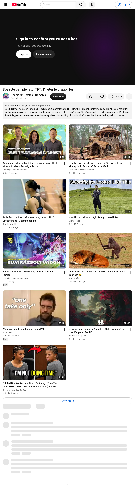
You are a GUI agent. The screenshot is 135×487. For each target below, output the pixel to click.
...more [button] (120, 115)
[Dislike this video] (102, 96)
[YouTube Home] (19, 4)
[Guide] (6, 5)
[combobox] (59, 5)
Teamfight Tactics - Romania (28, 95)
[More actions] (129, 96)
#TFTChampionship (39, 105)
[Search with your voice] (92, 4)
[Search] (81, 4)
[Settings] (110, 5)
